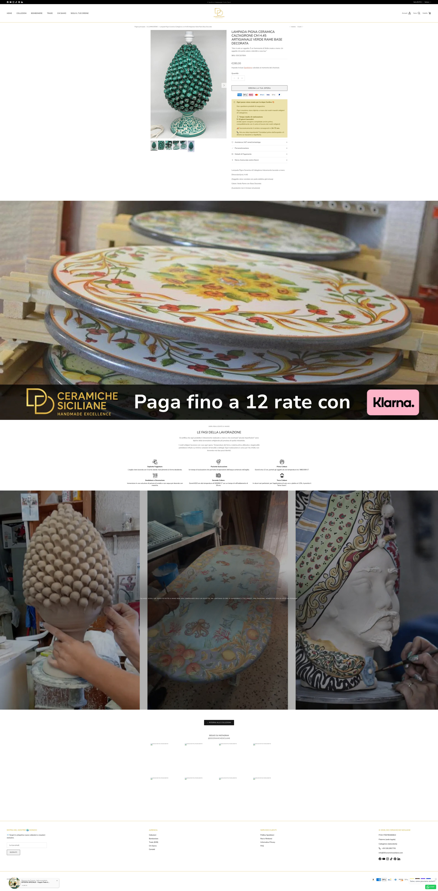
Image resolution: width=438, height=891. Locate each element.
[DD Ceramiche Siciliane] (219, 13)
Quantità (235, 73)
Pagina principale (140, 27)
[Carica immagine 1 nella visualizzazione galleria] (189, 84)
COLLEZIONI (21, 13)
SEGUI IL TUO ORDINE (80, 13)
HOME (9, 13)
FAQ (262, 846)
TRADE (50, 13)
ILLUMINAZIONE (152, 27)
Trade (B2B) (153, 842)
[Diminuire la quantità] (234, 78)
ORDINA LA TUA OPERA (259, 88)
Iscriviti (13, 852)
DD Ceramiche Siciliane (19, 879)
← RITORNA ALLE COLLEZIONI (219, 723)
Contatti (152, 849)
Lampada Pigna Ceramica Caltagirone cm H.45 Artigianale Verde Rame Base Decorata (186, 27)
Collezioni (152, 835)
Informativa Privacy (267, 842)
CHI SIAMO (61, 13)
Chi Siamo (153, 846)
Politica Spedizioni (267, 835)
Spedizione (248, 68)
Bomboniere (153, 838)
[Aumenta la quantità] (243, 78)
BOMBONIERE (36, 13)
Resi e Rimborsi (266, 838)
